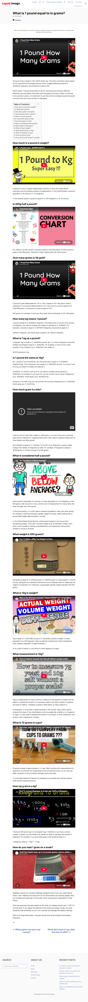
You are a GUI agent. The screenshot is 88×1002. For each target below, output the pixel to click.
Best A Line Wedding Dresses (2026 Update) (70, 988)
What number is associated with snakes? (69, 977)
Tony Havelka (18, 16)
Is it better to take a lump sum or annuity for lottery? (69, 967)
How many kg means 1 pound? (25, 114)
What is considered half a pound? (26, 123)
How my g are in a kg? (23, 135)
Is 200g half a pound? (22, 109)
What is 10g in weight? (23, 128)
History (78, 2)
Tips (14, 922)
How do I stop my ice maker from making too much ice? (69, 972)
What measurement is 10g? (25, 130)
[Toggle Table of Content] (38, 104)
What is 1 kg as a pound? (23, 116)
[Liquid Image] (11, 4)
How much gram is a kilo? (23, 121)
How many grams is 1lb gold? (24, 112)
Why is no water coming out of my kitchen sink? (70, 983)
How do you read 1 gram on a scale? (28, 137)
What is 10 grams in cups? (24, 133)
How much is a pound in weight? (25, 107)
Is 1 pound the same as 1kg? (24, 119)
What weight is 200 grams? (24, 126)
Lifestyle (78, 6)
